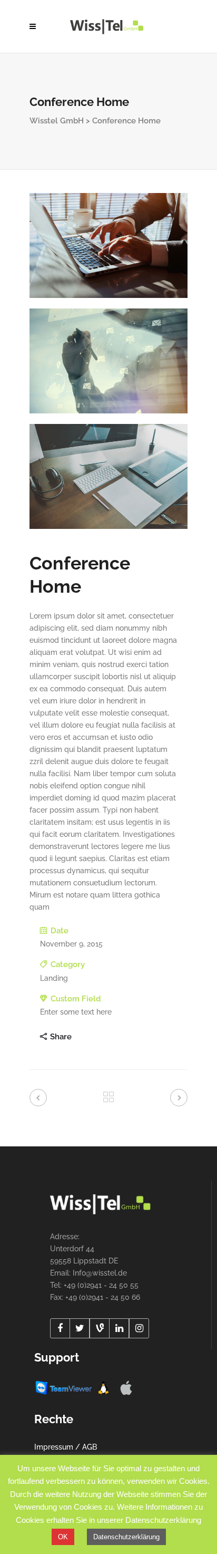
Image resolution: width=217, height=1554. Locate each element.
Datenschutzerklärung (126, 1537)
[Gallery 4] (108, 245)
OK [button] (63, 1537)
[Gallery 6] (108, 476)
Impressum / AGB (65, 1447)
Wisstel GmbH (56, 121)
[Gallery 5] (108, 360)
